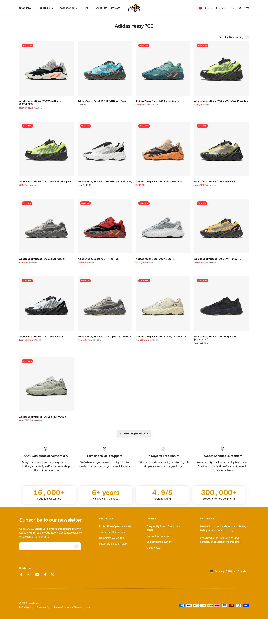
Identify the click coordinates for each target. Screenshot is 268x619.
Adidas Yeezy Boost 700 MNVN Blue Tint (42, 336)
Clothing (45, 8)
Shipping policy (82, 607)
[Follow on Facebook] (21, 574)
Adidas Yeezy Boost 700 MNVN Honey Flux (218, 259)
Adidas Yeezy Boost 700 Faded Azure (157, 101)
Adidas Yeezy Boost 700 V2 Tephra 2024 (42, 259)
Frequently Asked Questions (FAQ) (163, 528)
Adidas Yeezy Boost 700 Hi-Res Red (98, 259)
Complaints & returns (111, 538)
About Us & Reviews (108, 8)
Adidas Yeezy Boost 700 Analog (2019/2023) (161, 336)
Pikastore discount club (113, 543)
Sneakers (25, 8)
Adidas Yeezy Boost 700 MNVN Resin (215, 181)
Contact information (158, 536)
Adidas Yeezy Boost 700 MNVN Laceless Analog (105, 181)
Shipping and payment (159, 542)
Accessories (66, 8)
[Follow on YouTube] (37, 574)
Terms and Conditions (112, 532)
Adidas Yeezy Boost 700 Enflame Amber (159, 181)
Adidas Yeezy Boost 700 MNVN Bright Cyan (102, 101)
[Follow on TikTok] (45, 574)
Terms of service (62, 607)
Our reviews (153, 547)
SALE (87, 8)
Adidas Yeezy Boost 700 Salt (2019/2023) (43, 417)
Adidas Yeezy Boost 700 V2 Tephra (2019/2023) (105, 336)
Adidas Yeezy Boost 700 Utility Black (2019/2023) (215, 338)
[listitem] (49, 494)
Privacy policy (43, 607)
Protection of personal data (115, 526)
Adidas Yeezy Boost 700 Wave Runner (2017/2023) (41, 102)
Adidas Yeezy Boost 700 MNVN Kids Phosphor (45, 181)
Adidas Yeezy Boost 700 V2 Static (155, 259)
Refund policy (26, 607)
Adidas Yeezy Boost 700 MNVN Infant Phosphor (221, 101)
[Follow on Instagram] (29, 574)
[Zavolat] (53, 574)
